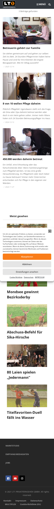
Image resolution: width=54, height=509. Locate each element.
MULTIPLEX (10, 504)
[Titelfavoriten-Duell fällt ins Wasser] (27, 396)
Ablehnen (27, 264)
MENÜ (42, 4)
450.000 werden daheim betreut (22, 159)
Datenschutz (29, 277)
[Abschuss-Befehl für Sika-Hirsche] (27, 315)
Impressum (20, 500)
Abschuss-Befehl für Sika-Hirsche (24, 335)
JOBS (8, 462)
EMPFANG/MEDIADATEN (17, 454)
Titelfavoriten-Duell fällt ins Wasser (24, 415)
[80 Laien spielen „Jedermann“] (27, 355)
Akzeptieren (27, 256)
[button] (49, 231)
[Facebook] (8, 478)
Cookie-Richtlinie (16, 277)
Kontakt (7, 500)
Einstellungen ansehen (27, 271)
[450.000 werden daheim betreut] (27, 141)
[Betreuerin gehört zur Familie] (27, 30)
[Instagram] (22, 478)
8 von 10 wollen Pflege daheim (22, 103)
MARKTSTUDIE (12, 445)
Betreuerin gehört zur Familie (21, 48)
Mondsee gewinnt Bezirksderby (23, 294)
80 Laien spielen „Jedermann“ (21, 375)
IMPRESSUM (39, 277)
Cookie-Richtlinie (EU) (30, 504)
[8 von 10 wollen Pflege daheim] (27, 86)
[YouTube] (15, 478)
